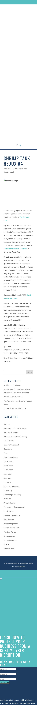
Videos (6, 544)
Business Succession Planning (15, 436)
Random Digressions (12, 515)
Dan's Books (8, 461)
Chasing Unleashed (11, 445)
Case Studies (9, 441)
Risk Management (11, 523)
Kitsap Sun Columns (11, 486)
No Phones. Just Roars (12, 385)
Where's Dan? (9, 548)
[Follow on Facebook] (10, 2)
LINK (15, 298)
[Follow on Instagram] (18, 2)
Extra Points (8, 465)
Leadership (8, 490)
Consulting (8, 449)
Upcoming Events (10, 540)
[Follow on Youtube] (26, 2)
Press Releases (9, 503)
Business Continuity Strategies (15, 428)
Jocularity (7, 482)
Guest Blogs (8, 470)
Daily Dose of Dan (11, 457)
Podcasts (7, 499)
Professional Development (14, 507)
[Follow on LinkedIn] (22, 2)
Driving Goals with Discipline (15, 408)
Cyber (6, 453)
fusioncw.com (21, 566)
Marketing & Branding (12, 494)
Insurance (8, 478)
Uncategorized (9, 172)
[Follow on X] (14, 2)
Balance (7, 424)
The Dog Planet (10, 532)
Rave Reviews (9, 519)
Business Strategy (11, 432)
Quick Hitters (9, 511)
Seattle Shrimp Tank (20, 169)
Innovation (8, 474)
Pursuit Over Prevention (13, 397)
